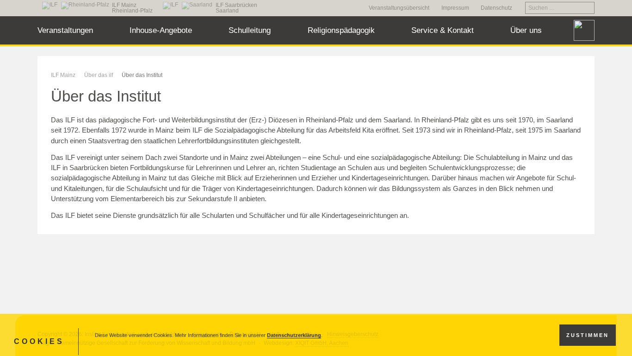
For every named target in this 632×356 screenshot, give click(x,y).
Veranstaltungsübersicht (399, 8)
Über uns (526, 30)
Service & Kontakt (442, 30)
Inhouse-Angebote (161, 30)
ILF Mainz (63, 75)
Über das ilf (98, 75)
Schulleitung (250, 30)
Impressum (455, 8)
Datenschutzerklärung (294, 335)
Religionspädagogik (341, 30)
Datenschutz (496, 8)
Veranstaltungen (65, 30)
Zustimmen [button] (587, 335)
